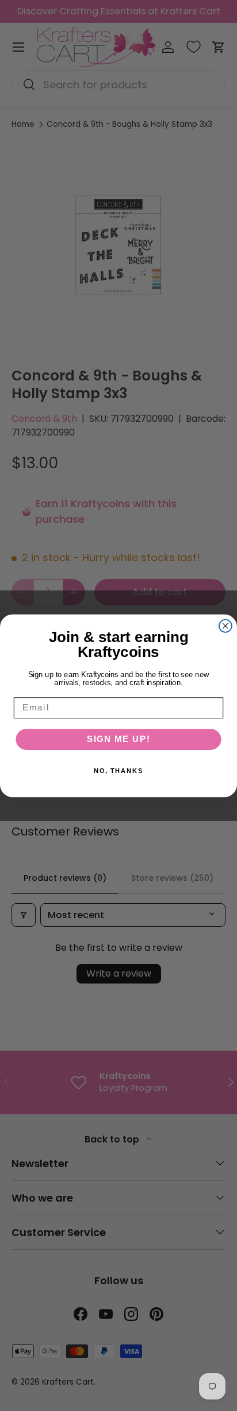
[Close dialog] (225, 625)
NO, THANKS (119, 771)
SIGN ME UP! (119, 739)
